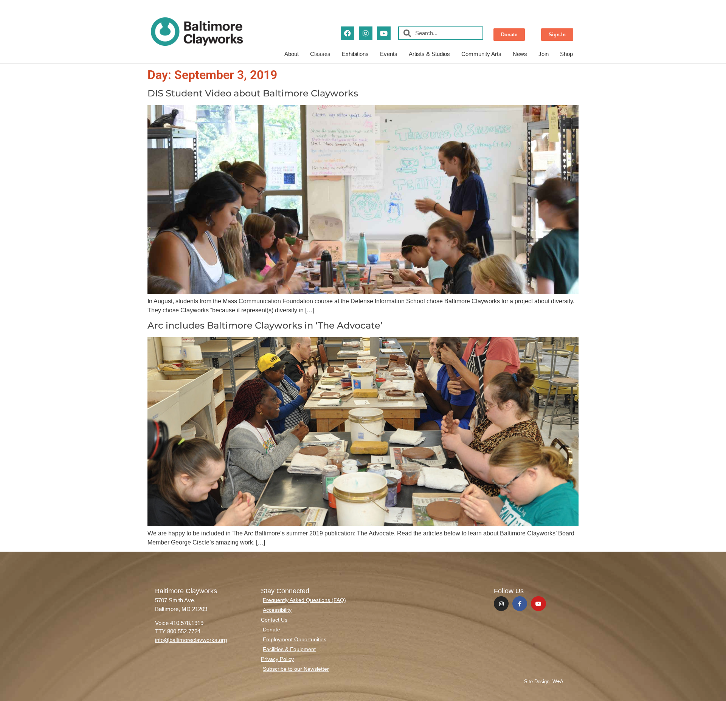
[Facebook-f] (519, 603)
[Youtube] (384, 33)
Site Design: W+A (543, 681)
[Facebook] (347, 33)
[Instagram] (365, 33)
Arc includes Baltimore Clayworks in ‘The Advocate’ (264, 325)
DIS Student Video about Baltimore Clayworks (252, 93)
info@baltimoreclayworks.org (191, 640)
